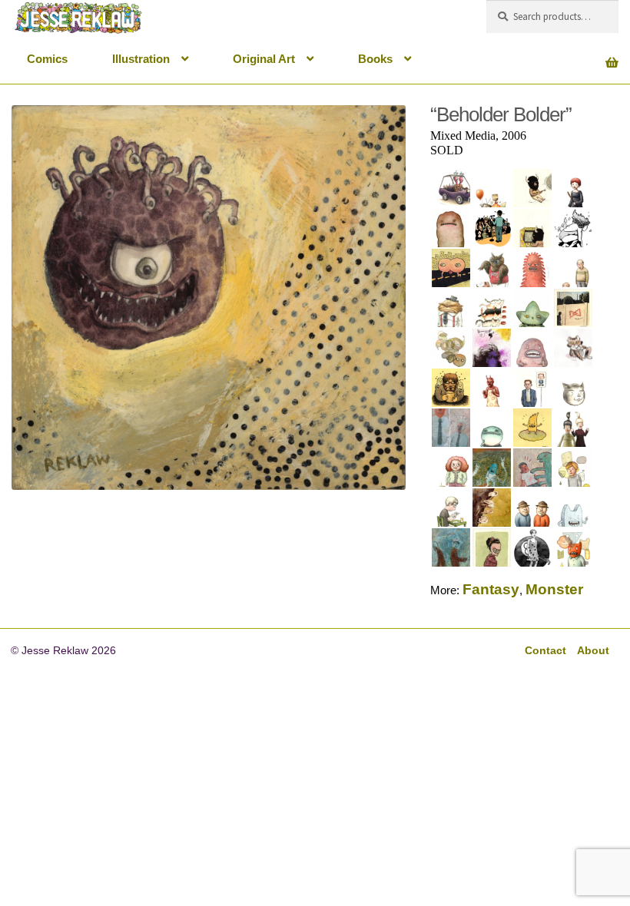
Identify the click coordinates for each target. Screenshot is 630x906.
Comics (47, 58)
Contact (545, 650)
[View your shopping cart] (552, 54)
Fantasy (491, 589)
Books (375, 58)
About (593, 650)
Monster (554, 589)
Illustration (141, 58)
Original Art (264, 58)
